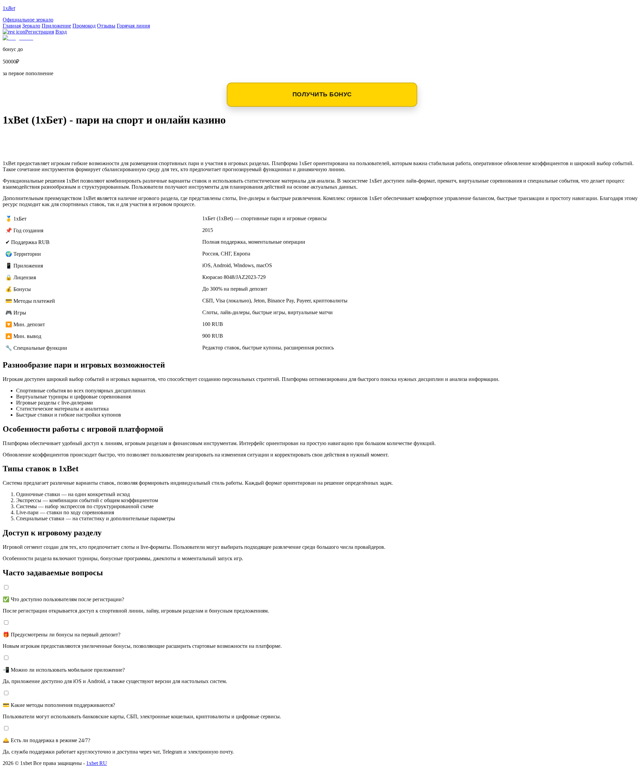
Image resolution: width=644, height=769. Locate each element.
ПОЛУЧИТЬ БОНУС (322, 94)
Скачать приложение (47, 139)
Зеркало (31, 26)
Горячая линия (133, 26)
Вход (61, 32)
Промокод (84, 26)
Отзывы (106, 26)
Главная (12, 26)
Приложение (56, 26)
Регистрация (39, 32)
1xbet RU (96, 763)
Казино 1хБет (31, 149)
